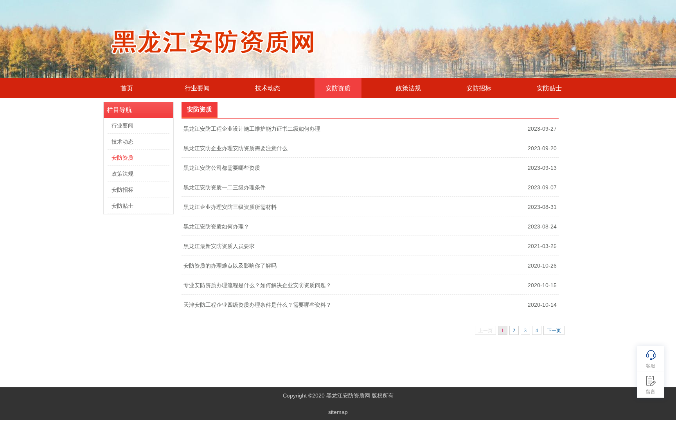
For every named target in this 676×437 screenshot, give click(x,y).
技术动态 (267, 88)
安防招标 (478, 88)
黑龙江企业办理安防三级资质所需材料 (230, 207)
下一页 (554, 330)
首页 (126, 88)
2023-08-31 (542, 207)
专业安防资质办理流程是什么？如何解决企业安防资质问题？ (257, 285)
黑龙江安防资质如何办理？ (216, 226)
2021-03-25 (542, 246)
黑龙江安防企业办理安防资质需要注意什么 (235, 148)
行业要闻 (197, 88)
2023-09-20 (542, 148)
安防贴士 (549, 88)
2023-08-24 (542, 226)
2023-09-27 (542, 129)
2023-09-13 (542, 168)
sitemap (338, 412)
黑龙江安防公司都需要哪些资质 (221, 168)
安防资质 (338, 88)
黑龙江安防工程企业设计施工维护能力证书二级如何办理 (251, 129)
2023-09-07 (542, 187)
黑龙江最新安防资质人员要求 (219, 246)
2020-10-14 (542, 305)
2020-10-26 (542, 266)
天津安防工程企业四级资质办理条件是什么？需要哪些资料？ (257, 305)
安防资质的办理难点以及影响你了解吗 (230, 266)
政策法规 (408, 88)
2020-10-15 (542, 285)
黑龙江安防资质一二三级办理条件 (224, 187)
